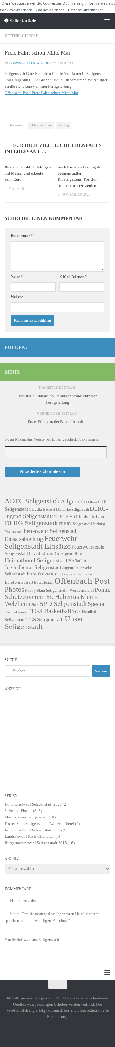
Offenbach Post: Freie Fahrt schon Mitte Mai (41, 92)
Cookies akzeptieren (16, 9)
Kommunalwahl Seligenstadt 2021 (33, 804)
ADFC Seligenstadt (32, 501)
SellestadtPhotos (18, 810)
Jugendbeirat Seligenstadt (33, 567)
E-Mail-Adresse (73, 277)
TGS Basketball (50, 611)
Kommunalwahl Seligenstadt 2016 (33, 830)
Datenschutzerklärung (86, 9)
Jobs (32, 900)
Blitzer (92, 502)
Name (17, 277)
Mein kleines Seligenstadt (26, 817)
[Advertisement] (57, 737)
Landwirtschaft (19, 582)
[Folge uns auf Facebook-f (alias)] (97, 347)
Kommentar (22, 235)
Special (97, 603)
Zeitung (63, 125)
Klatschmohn (82, 574)
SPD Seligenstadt (63, 603)
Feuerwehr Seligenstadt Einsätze (41, 542)
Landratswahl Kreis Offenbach (30, 836)
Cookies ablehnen (50, 9)
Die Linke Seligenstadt (72, 510)
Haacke (16, 900)
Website (17, 297)
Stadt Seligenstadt (17, 612)
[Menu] (107, 21)
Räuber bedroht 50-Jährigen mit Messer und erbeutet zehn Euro (28, 173)
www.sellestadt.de (31, 63)
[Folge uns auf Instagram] (87, 347)
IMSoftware (21, 939)
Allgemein (74, 501)
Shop (35, 604)
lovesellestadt (43, 583)
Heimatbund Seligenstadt (36, 560)
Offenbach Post (21, 36)
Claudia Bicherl (42, 509)
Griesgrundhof (68, 553)
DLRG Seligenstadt (31, 523)
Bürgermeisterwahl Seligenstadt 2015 (36, 843)
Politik (102, 590)
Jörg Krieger (63, 574)
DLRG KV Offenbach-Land (78, 516)
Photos (14, 589)
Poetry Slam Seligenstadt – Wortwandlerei (39, 823)
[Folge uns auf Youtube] (106, 347)
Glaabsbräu (41, 553)
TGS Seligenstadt (45, 619)
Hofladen (77, 560)
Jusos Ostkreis (40, 574)
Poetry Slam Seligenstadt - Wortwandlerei (59, 590)
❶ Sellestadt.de (20, 21)
